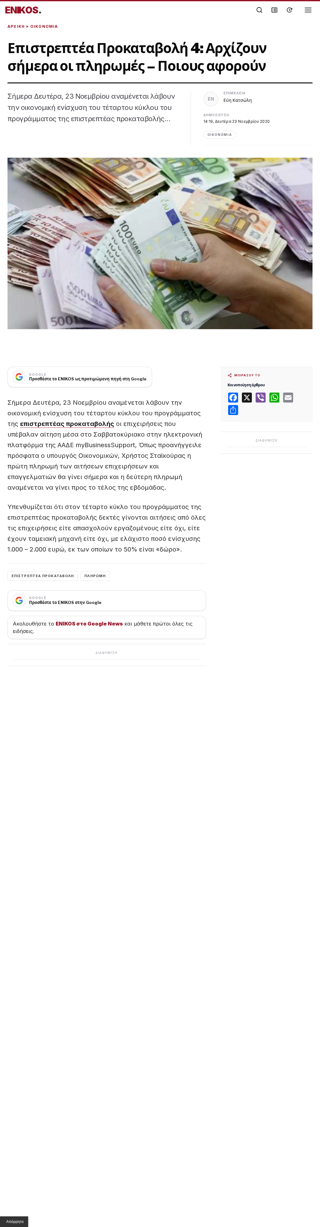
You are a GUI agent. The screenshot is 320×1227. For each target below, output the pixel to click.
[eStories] (289, 10)
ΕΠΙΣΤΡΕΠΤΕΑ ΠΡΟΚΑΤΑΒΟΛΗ (43, 576)
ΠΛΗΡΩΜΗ (95, 576)
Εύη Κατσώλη (237, 100)
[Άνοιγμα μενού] (308, 10)
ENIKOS (23, 10)
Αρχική (16, 26)
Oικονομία (44, 26)
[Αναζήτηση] (259, 10)
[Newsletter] (274, 10)
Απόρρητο (15, 1222)
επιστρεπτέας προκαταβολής (67, 424)
